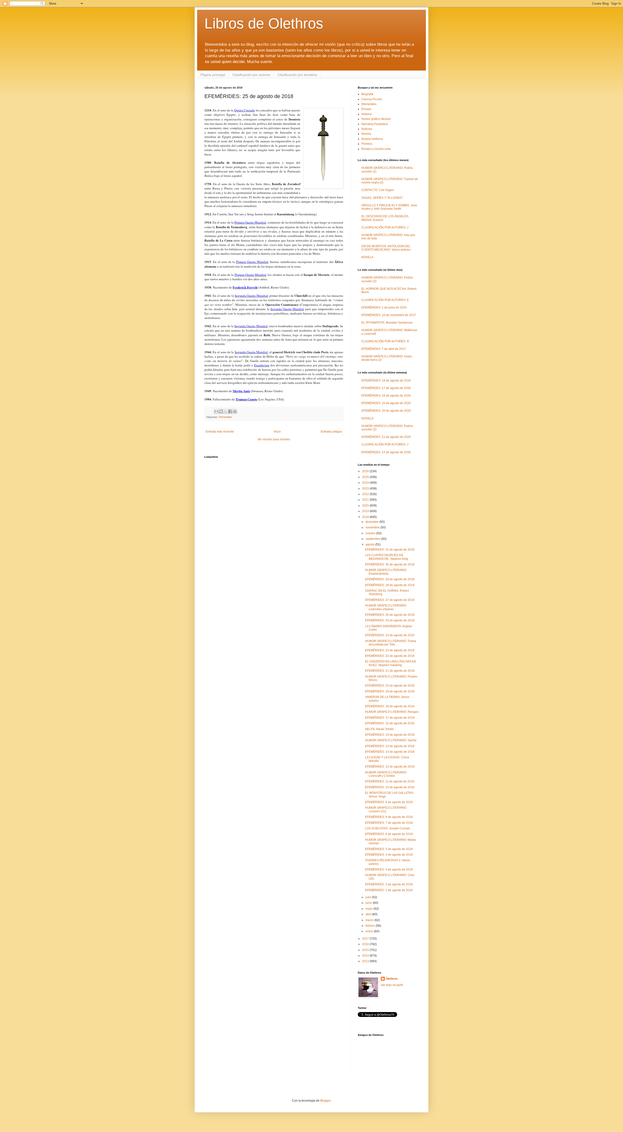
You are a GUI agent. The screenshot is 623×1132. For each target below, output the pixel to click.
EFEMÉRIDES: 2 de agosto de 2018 (389, 884)
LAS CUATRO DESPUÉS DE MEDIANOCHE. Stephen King (386, 556)
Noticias (366, 129)
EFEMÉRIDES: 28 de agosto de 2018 (389, 585)
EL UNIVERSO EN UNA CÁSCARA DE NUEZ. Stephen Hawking (390, 663)
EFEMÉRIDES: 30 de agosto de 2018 (389, 564)
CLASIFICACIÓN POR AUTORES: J (384, 227)
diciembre (372, 522)
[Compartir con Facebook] (230, 411)
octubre (371, 533)
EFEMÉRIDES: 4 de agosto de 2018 (389, 854)
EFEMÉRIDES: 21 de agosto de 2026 (386, 437)
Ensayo (366, 109)
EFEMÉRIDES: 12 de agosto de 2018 (389, 766)
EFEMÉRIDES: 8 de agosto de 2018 (389, 817)
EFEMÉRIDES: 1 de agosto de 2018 (389, 890)
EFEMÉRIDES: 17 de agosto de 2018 (389, 717)
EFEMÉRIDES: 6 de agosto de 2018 (389, 834)
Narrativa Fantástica (374, 124)
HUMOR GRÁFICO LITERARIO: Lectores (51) (386, 809)
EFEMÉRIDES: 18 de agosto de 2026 (386, 380)
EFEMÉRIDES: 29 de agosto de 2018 (389, 579)
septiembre (373, 539)
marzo (370, 920)
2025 (366, 477)
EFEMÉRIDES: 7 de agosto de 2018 (389, 822)
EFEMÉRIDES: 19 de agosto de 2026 (386, 395)
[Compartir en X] (225, 411)
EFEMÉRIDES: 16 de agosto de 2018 (389, 723)
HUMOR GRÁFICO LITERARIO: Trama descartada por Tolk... (390, 642)
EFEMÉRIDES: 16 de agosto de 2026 (386, 403)
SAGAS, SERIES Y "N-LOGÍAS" (382, 197)
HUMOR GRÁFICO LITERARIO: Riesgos (392, 712)
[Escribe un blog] (221, 411)
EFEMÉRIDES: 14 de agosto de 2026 (386, 452)
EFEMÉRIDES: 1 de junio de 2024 (384, 307)
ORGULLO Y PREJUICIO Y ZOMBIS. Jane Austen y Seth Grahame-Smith (389, 207)
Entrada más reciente (220, 431)
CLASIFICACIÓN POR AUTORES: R (385, 341)
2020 (366, 505)
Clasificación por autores (251, 75)
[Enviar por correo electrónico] (216, 411)
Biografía (367, 94)
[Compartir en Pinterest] (234, 411)
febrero (371, 925)
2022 (366, 494)
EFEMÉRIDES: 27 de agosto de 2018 (389, 600)
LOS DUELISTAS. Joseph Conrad (387, 828)
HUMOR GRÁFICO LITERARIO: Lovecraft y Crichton (386, 774)
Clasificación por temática (297, 75)
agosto (370, 544)
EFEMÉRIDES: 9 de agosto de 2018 (389, 802)
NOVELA (367, 257)
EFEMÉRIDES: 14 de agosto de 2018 (389, 746)
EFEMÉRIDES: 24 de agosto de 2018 (389, 635)
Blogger (325, 1100)
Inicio (277, 431)
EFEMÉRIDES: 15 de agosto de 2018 (389, 734)
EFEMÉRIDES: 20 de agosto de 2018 (389, 685)
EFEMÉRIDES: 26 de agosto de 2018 (389, 614)
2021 (366, 499)
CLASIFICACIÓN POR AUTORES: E (385, 300)
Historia (366, 114)
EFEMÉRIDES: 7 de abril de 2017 (383, 349)
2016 (366, 944)
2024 (366, 482)
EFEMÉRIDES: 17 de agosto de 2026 (386, 388)
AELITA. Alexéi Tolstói (379, 729)
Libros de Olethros (263, 23)
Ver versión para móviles (273, 439)
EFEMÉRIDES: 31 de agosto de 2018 (389, 549)
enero (370, 931)
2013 (366, 961)
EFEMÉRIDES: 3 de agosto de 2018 (389, 869)
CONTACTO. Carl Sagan (377, 190)
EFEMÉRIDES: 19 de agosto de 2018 (389, 691)
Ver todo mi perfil (392, 985)
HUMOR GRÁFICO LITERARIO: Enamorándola (386, 571)
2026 (366, 471)
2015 (366, 950)
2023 (366, 488)
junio (369, 903)
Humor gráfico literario (376, 119)
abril (369, 914)
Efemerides (225, 417)
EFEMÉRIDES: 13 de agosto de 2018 (389, 751)
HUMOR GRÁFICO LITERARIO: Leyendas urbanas (386, 607)
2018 (366, 517)
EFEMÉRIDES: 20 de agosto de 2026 (386, 410)
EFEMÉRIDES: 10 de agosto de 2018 (389, 787)
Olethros (392, 978)
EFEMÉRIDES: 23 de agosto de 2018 (389, 650)
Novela (366, 134)
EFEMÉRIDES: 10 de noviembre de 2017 (388, 315)
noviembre (373, 527)
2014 (366, 955)
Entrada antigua (331, 431)
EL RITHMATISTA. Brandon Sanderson (387, 322)
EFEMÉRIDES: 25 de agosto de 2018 (389, 620)
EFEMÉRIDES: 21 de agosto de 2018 (389, 670)
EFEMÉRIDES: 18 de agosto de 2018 (389, 706)
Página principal (213, 75)
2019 (366, 511)
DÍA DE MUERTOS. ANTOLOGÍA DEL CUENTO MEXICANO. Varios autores (386, 248)
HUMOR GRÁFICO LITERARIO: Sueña (390, 740)
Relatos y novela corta (376, 149)
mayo (370, 908)
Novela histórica (372, 139)
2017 (366, 938)
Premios (366, 143)
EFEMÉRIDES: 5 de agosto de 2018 (389, 849)
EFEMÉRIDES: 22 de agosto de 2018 (389, 656)
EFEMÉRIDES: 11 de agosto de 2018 (389, 781)
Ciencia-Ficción (371, 99)
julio (369, 897)
